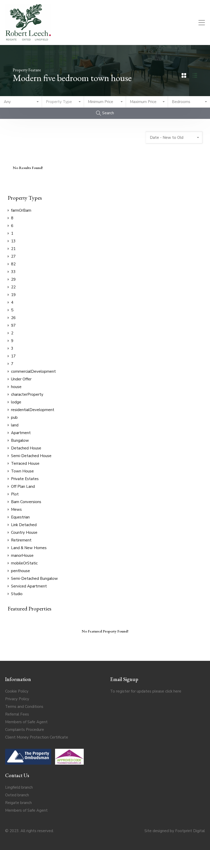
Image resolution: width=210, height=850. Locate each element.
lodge (16, 402)
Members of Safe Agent (26, 721)
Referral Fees (17, 714)
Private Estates (25, 478)
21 (13, 248)
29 (13, 279)
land (14, 425)
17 (13, 356)
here (177, 691)
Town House (22, 471)
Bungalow (20, 440)
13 (13, 241)
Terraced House (25, 463)
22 (13, 287)
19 (13, 294)
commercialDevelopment (33, 371)
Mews (16, 509)
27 (13, 256)
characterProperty (27, 394)
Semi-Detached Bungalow (34, 578)
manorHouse (22, 555)
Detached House (26, 448)
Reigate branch (18, 802)
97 (13, 325)
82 (13, 264)
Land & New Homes (29, 547)
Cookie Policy (16, 691)
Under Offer (21, 379)
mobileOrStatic (24, 563)
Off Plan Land (23, 486)
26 (13, 317)
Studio (17, 593)
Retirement (21, 540)
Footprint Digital (190, 830)
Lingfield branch (19, 787)
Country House (24, 532)
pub (14, 417)
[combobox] (21, 102)
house (16, 386)
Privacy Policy (17, 698)
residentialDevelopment (32, 409)
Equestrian (20, 517)
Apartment (21, 432)
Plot (15, 494)
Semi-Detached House (31, 455)
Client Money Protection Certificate (36, 737)
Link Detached (24, 524)
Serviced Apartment (29, 586)
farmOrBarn (21, 210)
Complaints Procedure (24, 729)
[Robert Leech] (28, 38)
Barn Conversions (26, 501)
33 (13, 271)
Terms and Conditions (24, 706)
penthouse (20, 570)
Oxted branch (17, 795)
